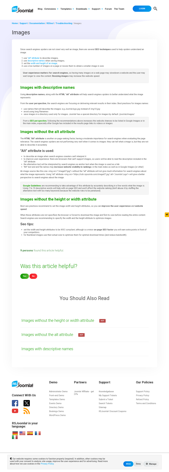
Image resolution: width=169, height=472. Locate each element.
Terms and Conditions (146, 403)
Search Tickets (105, 403)
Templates (66, 9)
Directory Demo (56, 407)
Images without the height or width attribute (58, 320)
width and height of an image (44, 63)
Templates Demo (57, 399)
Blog (40, 9)
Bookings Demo (56, 411)
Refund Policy (142, 399)
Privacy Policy (142, 395)
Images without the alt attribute (47, 334)
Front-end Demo (56, 395)
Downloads (82, 9)
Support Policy (143, 391)
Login (142, 8)
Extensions (50, 9)
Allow (128, 464)
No (33, 276)
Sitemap (102, 407)
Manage (152, 464)
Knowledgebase (106, 391)
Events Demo (55, 403)
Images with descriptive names (47, 349)
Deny (138, 464)
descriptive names (36, 60)
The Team (119, 9)
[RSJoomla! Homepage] (22, 9)
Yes (24, 276)
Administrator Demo (58, 391)
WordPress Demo (57, 415)
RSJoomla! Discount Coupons (112, 411)
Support (96, 9)
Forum (108, 9)
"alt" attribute (33, 58)
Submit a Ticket (106, 399)
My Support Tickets (108, 395)
